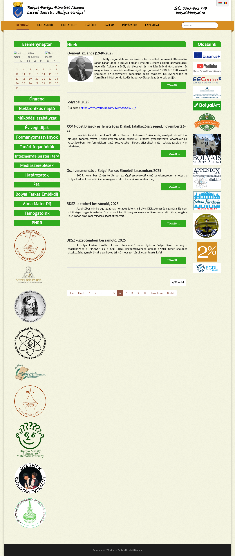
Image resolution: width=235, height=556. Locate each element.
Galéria (109, 25)
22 (50, 78)
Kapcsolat (152, 25)
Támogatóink (37, 213)
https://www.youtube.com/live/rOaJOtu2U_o (108, 108)
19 (30, 78)
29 (50, 83)
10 (145, 293)
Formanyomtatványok (37, 137)
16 (56, 74)
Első (71, 293)
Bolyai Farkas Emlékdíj (37, 194)
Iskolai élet (69, 25)
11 (23, 74)
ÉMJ (37, 184)
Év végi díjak (37, 127)
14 (43, 74)
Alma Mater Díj (37, 203)
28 (43, 83)
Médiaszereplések (37, 165)
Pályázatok (130, 25)
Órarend (37, 99)
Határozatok (37, 175)
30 (56, 83)
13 (36, 74)
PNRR (37, 223)
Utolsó (170, 293)
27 (36, 83)
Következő (157, 293)
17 (17, 78)
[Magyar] (220, 2)
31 (17, 88)
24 (17, 83)
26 (30, 83)
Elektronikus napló (37, 108)
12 (30, 74)
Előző (81, 293)
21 (43, 78)
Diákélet (91, 25)
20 (36, 78)
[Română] (225, 2)
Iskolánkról (45, 25)
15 (50, 74)
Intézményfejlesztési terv (37, 156)
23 (56, 78)
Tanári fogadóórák (37, 146)
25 (23, 83)
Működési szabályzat (37, 118)
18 (23, 78)
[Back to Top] (225, 546)
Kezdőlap (23, 25)
